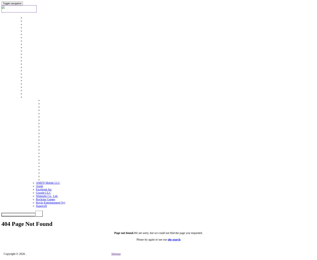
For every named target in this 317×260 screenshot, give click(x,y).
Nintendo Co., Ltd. (47, 196)
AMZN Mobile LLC (48, 182)
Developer (15, 194)
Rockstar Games (45, 199)
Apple (39, 186)
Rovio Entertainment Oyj (50, 202)
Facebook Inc (44, 189)
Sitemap (116, 253)
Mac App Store (17, 139)
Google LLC (43, 192)
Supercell (41, 206)
